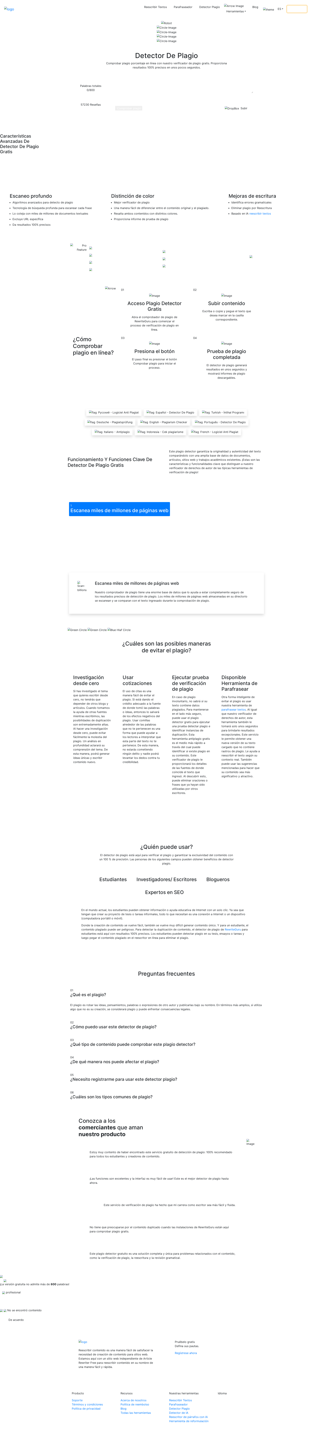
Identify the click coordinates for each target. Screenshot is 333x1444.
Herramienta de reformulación (188, 1421)
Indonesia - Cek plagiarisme (165, 432)
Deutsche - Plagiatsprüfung (115, 422)
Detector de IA (178, 1412)
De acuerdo (16, 1320)
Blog (255, 7)
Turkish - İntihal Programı (227, 412)
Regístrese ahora (186, 1353)
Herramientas (235, 11)
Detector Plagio (209, 7)
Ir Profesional (296, 9)
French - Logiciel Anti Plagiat (219, 432)
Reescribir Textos (155, 7)
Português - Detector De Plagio (225, 422)
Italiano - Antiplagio (117, 432)
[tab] (119, 509)
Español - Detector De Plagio (175, 412)
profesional (240, 259)
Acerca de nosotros (133, 1400)
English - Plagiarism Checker (168, 422)
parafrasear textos (233, 709)
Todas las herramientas (136, 1412)
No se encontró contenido (24, 1310)
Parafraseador (183, 7)
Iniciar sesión (318, 9)
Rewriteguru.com (160, 1437)
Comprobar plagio (128, 108)
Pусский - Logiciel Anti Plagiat (118, 412)
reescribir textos (260, 213)
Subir (244, 108)
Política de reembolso (135, 1404)
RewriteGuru (233, 929)
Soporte (77, 1400)
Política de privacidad (86, 1408)
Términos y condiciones (87, 1404)
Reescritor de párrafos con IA (188, 1417)
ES (279, 9)
